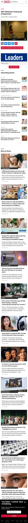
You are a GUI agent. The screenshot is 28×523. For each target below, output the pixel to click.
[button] (3, 39)
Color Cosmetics (6, 265)
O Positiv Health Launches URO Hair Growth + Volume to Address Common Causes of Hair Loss (11, 114)
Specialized (3, 86)
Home (2, 9)
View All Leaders (14, 67)
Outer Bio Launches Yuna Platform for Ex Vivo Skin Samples (10, 98)
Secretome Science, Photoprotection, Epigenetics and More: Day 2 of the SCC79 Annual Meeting (13, 396)
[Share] (5, 43)
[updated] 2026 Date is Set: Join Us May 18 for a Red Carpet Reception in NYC (13, 459)
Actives (2, 103)
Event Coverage (6, 392)
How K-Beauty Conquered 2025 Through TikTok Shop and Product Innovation (14, 334)
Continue (14, 516)
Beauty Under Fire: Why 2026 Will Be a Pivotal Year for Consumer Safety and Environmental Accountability (13, 203)
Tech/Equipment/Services (6, 95)
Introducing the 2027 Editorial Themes (10, 122)
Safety (3, 199)
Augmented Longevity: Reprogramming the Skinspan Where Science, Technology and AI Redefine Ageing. (10, 81)
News (2, 119)
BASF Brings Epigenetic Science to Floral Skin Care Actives (10, 138)
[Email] (2, 43)
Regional (4, 487)
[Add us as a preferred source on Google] (16, 43)
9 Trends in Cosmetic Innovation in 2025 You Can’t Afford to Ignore (14, 365)
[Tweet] (12, 43)
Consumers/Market (6, 330)
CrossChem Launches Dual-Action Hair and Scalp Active (10, 105)
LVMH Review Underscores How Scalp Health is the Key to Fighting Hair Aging (13, 172)
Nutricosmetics (4, 110)
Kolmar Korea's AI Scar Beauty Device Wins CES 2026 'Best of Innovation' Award (13, 270)
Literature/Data (6, 168)
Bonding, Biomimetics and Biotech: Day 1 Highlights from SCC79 (13, 428)
